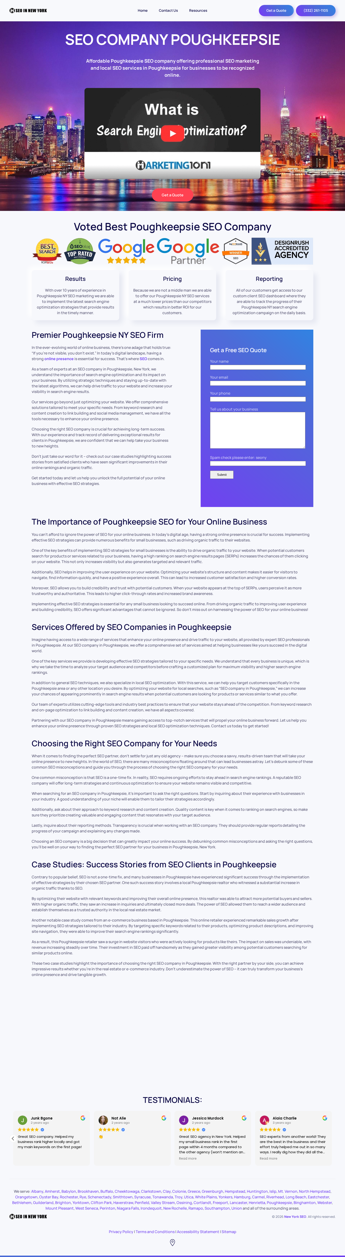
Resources (198, 10)
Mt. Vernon (287, 1191)
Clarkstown (151, 1191)
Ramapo (195, 1208)
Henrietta (257, 1202)
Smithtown (123, 1197)
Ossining (184, 1202)
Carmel (258, 1197)
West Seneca (86, 1208)
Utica (188, 1197)
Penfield (142, 1202)
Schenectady (99, 1197)
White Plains (206, 1197)
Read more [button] (192, 1159)
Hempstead (235, 1191)
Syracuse (142, 1197)
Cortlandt (202, 1202)
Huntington (257, 1191)
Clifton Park (101, 1202)
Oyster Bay (48, 1197)
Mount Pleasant (60, 1208)
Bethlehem (21, 1202)
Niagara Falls (128, 1208)
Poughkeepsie (279, 1202)
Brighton (63, 1202)
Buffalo (106, 1191)
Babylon (68, 1191)
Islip (272, 1191)
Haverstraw (123, 1202)
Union (236, 1208)
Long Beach (296, 1197)
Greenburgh (212, 1191)
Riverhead (275, 1197)
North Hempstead (314, 1191)
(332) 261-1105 (315, 10)
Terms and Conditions (155, 1231)
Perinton (107, 1208)
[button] (331, 1138)
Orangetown (26, 1197)
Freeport (220, 1202)
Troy (178, 1197)
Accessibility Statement (198, 1231)
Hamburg (242, 1197)
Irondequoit (151, 1208)
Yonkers (225, 1197)
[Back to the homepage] (28, 10)
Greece (194, 1191)
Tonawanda (162, 1197)
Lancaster (238, 1202)
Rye (83, 1197)
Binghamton (305, 1202)
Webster (324, 1202)
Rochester (69, 1197)
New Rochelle (175, 1208)
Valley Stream (163, 1202)
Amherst (52, 1191)
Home (143, 10)
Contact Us (168, 10)
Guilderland (43, 1202)
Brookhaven (88, 1191)
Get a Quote (276, 10)
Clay (167, 1191)
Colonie (179, 1191)
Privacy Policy (121, 1231)
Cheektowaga (127, 1191)
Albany (37, 1191)
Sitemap (229, 1231)
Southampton (217, 1208)
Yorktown (81, 1202)
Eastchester (318, 1197)
